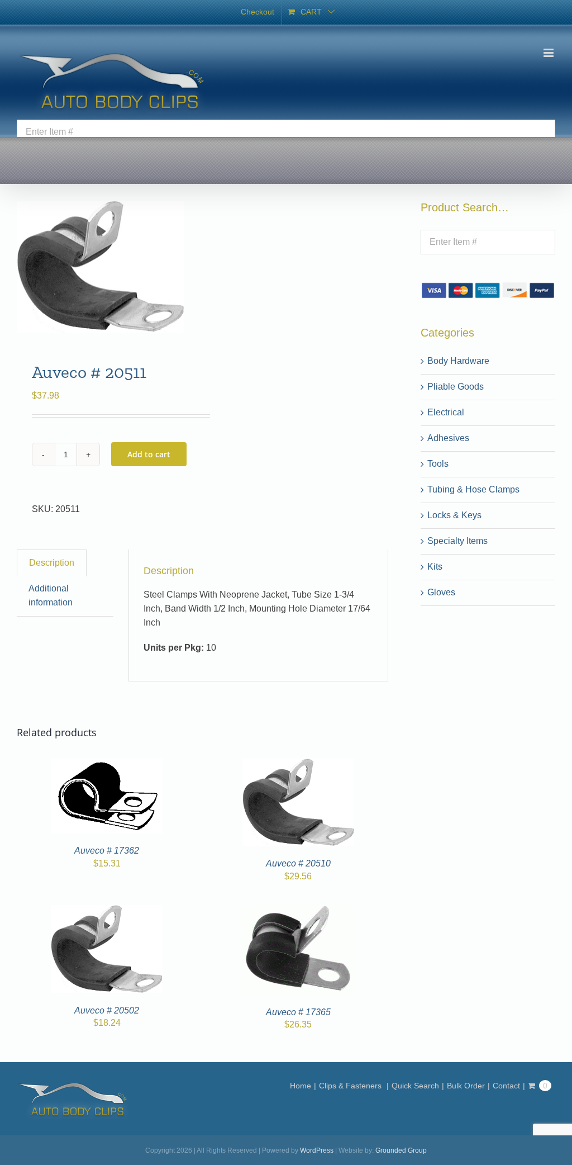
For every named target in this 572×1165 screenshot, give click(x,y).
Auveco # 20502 (106, 1010)
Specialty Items (457, 541)
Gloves (441, 592)
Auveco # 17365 (298, 1012)
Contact (506, 1085)
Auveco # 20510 (298, 863)
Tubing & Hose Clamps (473, 489)
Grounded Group (401, 1150)
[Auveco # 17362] (107, 765)
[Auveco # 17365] (298, 911)
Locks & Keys (454, 515)
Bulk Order (466, 1085)
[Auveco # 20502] (107, 911)
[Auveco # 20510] (298, 765)
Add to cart (148, 454)
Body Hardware (458, 361)
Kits (434, 566)
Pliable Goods (455, 386)
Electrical (445, 412)
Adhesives (448, 438)
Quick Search (415, 1085)
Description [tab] (51, 562)
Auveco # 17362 (106, 850)
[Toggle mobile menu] (549, 53)
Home (300, 1085)
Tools (438, 463)
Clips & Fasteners (351, 1085)
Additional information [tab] (50, 595)
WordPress (316, 1150)
